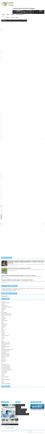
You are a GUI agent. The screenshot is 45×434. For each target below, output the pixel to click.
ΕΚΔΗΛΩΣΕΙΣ (3, 326)
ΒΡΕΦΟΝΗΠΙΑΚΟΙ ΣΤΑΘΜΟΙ (6, 315)
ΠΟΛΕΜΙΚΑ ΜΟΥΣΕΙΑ (5, 353)
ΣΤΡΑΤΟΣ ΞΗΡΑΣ (4, 371)
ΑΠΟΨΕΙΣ (3, 309)
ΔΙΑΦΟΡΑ (3, 319)
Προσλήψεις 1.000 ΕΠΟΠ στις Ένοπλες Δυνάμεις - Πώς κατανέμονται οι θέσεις (17, 280)
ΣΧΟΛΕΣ (2, 375)
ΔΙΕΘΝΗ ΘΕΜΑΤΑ (4, 320)
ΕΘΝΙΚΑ (2, 323)
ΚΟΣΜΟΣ (3, 337)
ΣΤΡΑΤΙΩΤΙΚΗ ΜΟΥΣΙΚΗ (5, 368)
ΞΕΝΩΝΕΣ (3, 348)
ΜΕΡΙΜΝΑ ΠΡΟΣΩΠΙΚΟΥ (5, 343)
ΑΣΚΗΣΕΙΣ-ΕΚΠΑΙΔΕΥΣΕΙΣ (6, 313)
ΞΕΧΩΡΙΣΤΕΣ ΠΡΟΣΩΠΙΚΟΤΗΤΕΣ (7, 349)
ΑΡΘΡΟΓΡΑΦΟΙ (4, 312)
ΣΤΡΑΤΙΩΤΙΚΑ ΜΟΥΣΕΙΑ (5, 365)
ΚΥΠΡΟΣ (2, 338)
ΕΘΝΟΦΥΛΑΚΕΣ (4, 324)
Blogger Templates (30, 431)
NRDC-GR (3, 301)
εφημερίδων (12, 427)
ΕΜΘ (2, 328)
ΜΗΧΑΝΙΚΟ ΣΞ (4, 345)
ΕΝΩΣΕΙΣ (3, 330)
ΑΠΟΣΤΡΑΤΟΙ (3, 308)
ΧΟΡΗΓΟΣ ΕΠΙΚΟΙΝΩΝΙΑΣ (6, 383)
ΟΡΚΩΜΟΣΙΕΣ (3, 352)
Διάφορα (12, 14)
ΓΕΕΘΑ (12, 17)
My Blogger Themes (40, 432)
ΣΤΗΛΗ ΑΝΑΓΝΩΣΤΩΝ (5, 364)
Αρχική (3, 14)
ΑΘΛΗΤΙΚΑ (3, 304)
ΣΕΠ (2, 363)
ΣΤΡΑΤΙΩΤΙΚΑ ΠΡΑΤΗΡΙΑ (5, 367)
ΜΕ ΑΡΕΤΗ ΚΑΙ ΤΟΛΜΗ (5, 342)
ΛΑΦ (2, 339)
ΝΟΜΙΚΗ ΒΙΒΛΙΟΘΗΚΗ (5, 346)
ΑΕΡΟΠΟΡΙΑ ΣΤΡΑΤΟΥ (5, 302)
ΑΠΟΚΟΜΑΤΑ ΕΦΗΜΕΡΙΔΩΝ (6, 306)
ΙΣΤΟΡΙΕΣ (3, 334)
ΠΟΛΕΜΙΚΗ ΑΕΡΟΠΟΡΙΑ (5, 354)
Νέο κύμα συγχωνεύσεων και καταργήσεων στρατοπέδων (19, 268)
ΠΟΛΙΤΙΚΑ (3, 357)
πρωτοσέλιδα (8, 427)
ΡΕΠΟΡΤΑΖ (3, 361)
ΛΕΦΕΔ (2, 341)
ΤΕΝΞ (2, 378)
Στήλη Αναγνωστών (20, 14)
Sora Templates (33, 432)
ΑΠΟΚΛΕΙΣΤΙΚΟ (4, 305)
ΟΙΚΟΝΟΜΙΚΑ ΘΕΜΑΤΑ (5, 350)
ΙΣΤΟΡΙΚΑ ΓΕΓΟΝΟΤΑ (5, 335)
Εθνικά (16, 17)
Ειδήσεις (8, 17)
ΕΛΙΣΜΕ (2, 327)
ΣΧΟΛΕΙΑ (3, 374)
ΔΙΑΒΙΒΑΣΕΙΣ (3, 317)
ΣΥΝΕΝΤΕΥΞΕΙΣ (4, 372)
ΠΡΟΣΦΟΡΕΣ (3, 359)
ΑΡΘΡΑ (2, 311)
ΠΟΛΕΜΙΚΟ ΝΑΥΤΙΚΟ (5, 356)
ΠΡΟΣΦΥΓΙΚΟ (3, 360)
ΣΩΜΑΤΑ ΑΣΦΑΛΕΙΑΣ (5, 376)
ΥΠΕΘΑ (7, 14)
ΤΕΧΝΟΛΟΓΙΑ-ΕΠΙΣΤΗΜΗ (5, 379)
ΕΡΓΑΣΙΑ (2, 331)
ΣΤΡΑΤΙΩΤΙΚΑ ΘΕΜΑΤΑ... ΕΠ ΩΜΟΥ (12, 431)
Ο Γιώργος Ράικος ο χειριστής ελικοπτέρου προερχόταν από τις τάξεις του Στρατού (18, 275)
